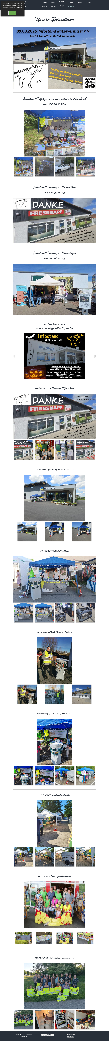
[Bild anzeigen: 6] (85, 938)
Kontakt (88, 2)
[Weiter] (95, 356)
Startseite (44, 2)
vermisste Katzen (61, 2)
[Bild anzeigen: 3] (64, 166)
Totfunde (70, 2)
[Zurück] (14, 356)
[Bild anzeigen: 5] (64, 938)
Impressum (70, 1036)
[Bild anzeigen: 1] (23, 166)
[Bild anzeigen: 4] (85, 166)
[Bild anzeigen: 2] (44, 166)
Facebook (53, 6)
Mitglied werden (62, 6)
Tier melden (53, 2)
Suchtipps (79, 2)
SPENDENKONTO (47, 1035)
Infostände (71, 6)
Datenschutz (71, 1034)
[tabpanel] (54, 19)
